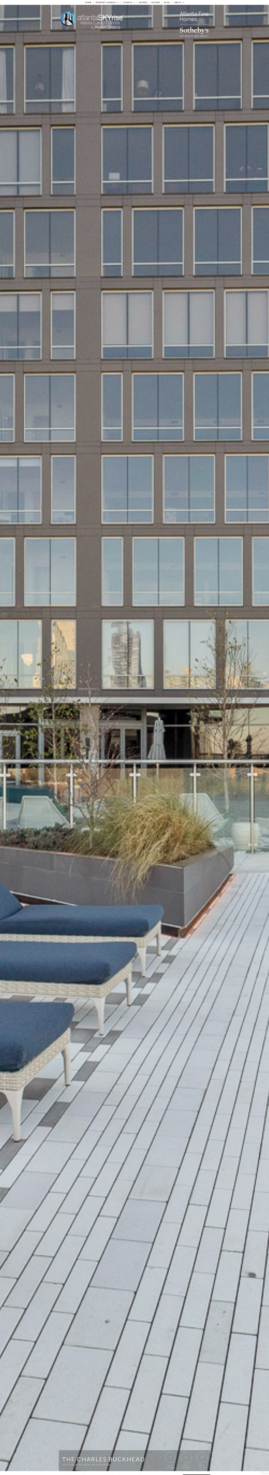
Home (88, 2)
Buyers (143, 2)
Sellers (155, 2)
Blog (167, 2)
